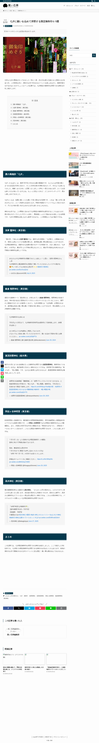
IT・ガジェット (77, 69)
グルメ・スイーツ (78, 95)
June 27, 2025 (33, 521)
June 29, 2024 (51, 340)
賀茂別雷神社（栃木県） (21, 114)
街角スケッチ (77, 140)
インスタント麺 (77, 99)
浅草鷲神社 (32, 596)
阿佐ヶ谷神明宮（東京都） (22, 117)
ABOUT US (48, 737)
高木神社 (6, 598)
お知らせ (75, 91)
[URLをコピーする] (61, 608)
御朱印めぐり (8, 26)
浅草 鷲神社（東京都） (21, 107)
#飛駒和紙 (29, 389)
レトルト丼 (76, 110)
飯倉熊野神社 (58, 596)
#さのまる (22, 389)
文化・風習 (76, 133)
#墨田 (28, 515)
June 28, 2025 (44, 396)
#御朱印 (40, 267)
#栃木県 (50, 386)
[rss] (92, 1)
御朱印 (26, 596)
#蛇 (49, 389)
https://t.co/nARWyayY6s (39, 386)
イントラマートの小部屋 (80, 76)
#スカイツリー (44, 515)
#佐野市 (57, 386)
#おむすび (53, 515)
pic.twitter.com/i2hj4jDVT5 (18, 392)
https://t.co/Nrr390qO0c (45, 459)
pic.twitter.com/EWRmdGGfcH (49, 517)
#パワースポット (28, 517)
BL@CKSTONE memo (79, 73)
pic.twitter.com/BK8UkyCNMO (19, 462)
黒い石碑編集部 (13, 635)
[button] (8, 608)
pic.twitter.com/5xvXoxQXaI (18, 269)
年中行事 (76, 126)
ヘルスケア (76, 122)
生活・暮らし (76, 118)
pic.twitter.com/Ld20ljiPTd (28, 336)
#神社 (59, 515)
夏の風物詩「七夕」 (20, 104)
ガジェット (76, 80)
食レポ (75, 114)
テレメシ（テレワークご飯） (81, 103)
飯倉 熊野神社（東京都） (22, 111)
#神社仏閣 (18, 517)
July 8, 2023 (31, 273)
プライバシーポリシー (59, 737)
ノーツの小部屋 (77, 84)
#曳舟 (32, 515)
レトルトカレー (78, 107)
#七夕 (37, 517)
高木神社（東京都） (20, 120)
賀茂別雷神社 (40, 596)
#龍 (42, 389)
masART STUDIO (38, 737)
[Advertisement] (35, 148)
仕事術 (75, 87)
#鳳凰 (46, 389)
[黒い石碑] (10, 6)
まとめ (15, 124)
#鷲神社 (46, 267)
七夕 (21, 596)
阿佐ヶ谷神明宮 (50, 596)
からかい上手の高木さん (12, 596)
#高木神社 (22, 515)
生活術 (75, 137)
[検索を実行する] (94, 55)
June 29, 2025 (42, 465)
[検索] (94, 1)
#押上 (37, 515)
